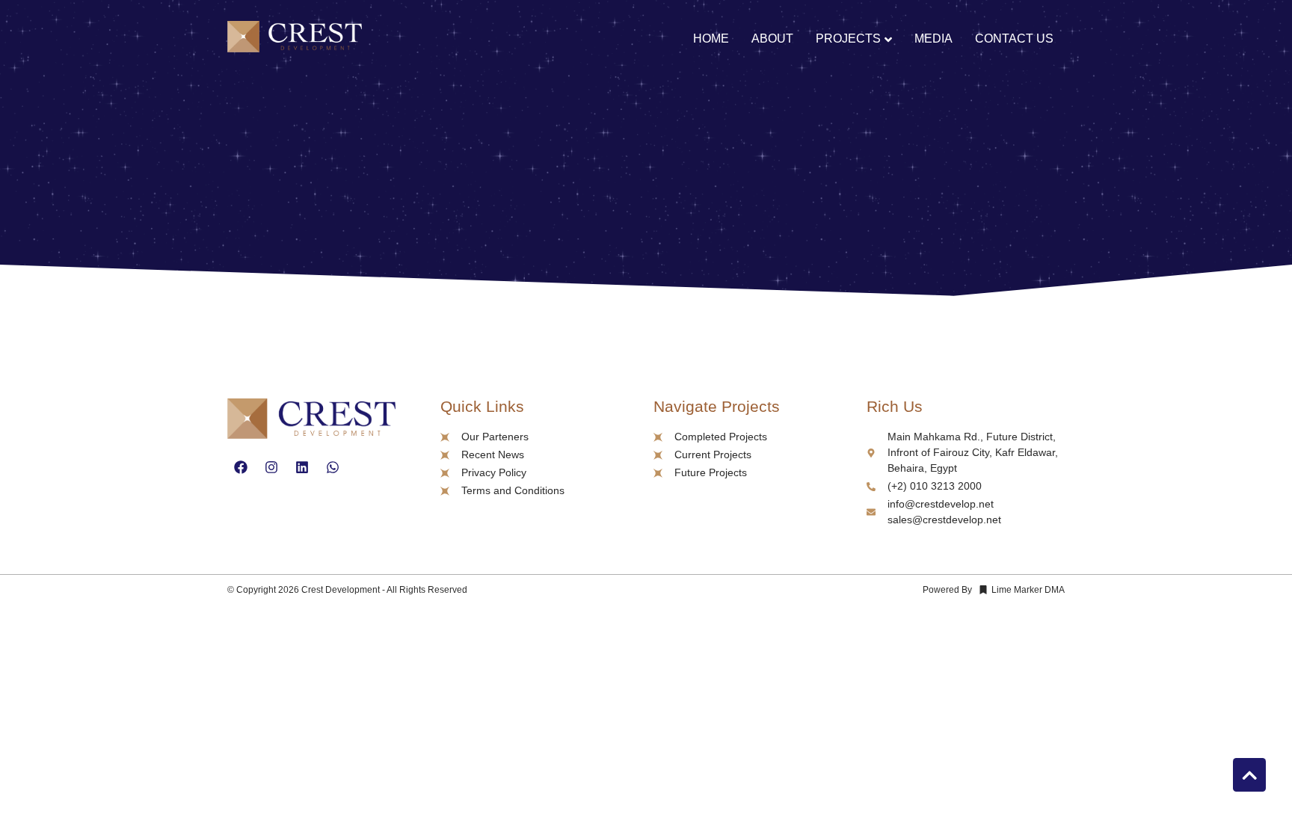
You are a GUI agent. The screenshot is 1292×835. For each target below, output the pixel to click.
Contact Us (1014, 38)
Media (933, 38)
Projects (848, 38)
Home (711, 38)
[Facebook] (240, 467)
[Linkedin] (302, 467)
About (772, 38)
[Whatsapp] (332, 467)
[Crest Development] (294, 39)
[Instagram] (271, 467)
